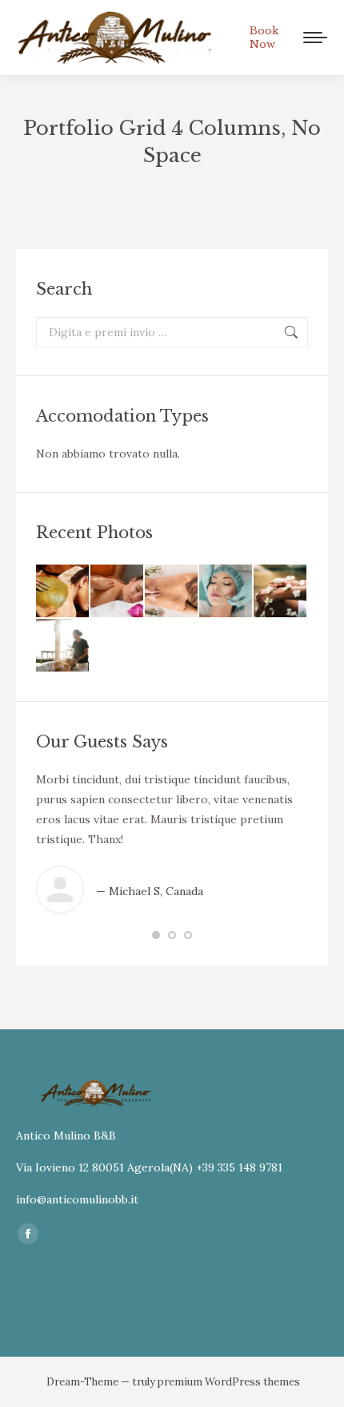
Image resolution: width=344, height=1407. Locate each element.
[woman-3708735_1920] (117, 592)
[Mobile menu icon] (315, 37)
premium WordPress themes (229, 1382)
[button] (156, 935)
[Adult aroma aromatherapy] (63, 646)
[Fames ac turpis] (226, 592)
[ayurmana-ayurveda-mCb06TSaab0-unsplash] (63, 592)
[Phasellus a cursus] (172, 592)
